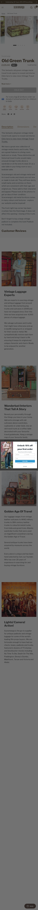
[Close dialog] (36, 443)
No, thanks (25, 466)
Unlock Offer (25, 461)
